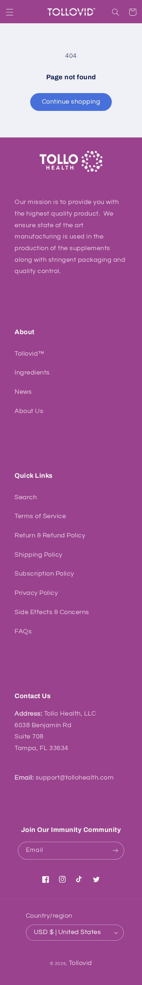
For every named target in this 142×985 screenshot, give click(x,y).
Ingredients (32, 372)
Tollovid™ (30, 353)
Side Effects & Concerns (52, 612)
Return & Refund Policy (50, 535)
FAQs (23, 631)
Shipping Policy (39, 554)
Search (26, 497)
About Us (29, 411)
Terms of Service (40, 516)
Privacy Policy (36, 592)
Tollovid (80, 963)
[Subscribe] (115, 851)
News (23, 391)
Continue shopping (71, 101)
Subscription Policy (44, 573)
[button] (9, 12)
